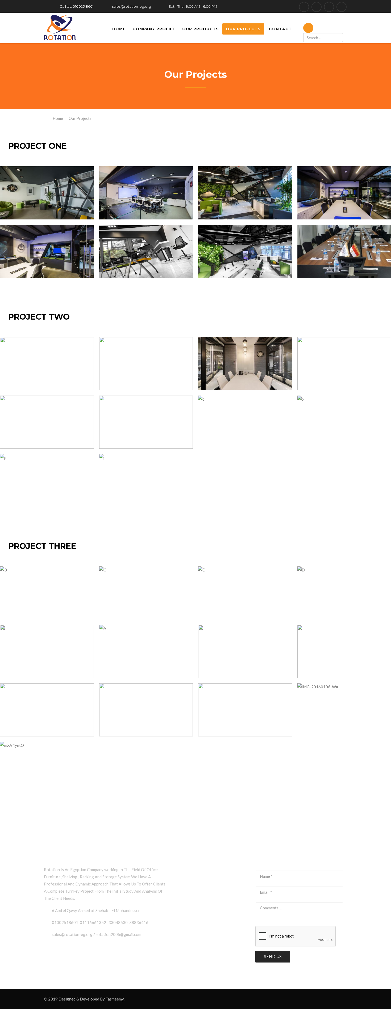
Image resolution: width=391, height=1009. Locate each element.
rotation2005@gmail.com (118, 934)
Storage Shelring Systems (202, 904)
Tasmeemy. (115, 999)
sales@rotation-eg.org (131, 6)
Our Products (200, 29)
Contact (280, 29)
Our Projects (243, 29)
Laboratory (189, 893)
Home (119, 29)
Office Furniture (194, 882)
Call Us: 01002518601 (77, 6)
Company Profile (153, 29)
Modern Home (192, 915)
